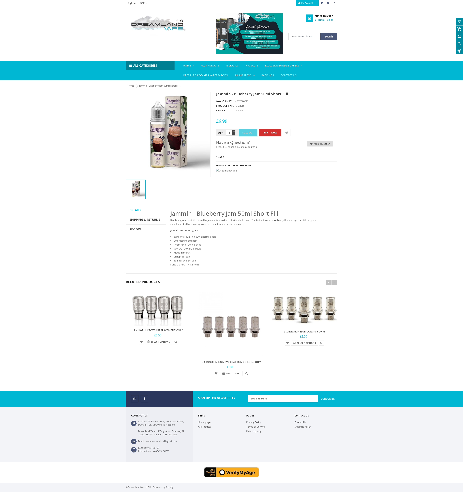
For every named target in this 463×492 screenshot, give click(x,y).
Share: (220, 157)
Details (135, 210)
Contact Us (300, 422)
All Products (204, 426)
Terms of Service (255, 426)
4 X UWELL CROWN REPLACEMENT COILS (158, 330)
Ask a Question (321, 143)
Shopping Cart (334, 3)
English (131, 3)
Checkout (328, 3)
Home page (204, 422)
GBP (140, 3)
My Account (307, 3)
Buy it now (270, 132)
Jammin (239, 110)
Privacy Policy (253, 422)
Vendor (221, 110)
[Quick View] (175, 341)
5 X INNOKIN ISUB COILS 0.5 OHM (304, 331)
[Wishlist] (286, 132)
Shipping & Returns (144, 220)
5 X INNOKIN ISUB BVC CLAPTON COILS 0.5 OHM (231, 362)
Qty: (220, 132)
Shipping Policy (302, 426)
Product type (225, 105)
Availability (224, 100)
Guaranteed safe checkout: (234, 165)
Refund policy (253, 431)
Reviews (135, 229)
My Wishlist (322, 3)
